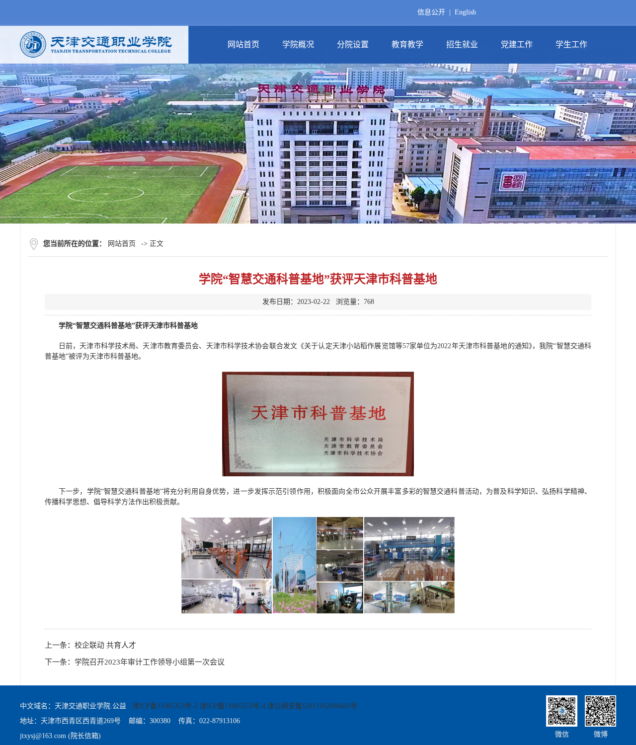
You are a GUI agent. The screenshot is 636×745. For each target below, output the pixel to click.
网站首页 (122, 243)
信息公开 (431, 12)
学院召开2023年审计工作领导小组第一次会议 (150, 662)
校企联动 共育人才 (105, 645)
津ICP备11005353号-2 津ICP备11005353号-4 (198, 706)
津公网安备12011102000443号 (312, 706)
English (465, 12)
